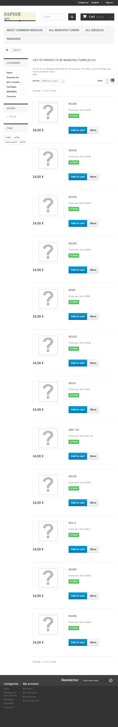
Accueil (11, 108)
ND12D (73, 336)
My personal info (31, 701)
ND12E (73, 476)
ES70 (22, 142)
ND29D (73, 616)
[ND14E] (48, 159)
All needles (95, 30)
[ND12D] (48, 345)
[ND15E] (48, 252)
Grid (107, 83)
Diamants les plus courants (13, 79)
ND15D (73, 197)
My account (31, 684)
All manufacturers (64, 30)
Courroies (11, 96)
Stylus (10, 73)
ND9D (72, 290)
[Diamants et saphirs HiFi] (20, 17)
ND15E (73, 243)
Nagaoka (14, 39)
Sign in (109, 2)
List (112, 83)
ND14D (73, 103)
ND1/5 (72, 383)
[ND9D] (48, 298)
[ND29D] (48, 624)
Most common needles (25, 30)
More (35, 74)
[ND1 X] (48, 531)
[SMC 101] (48, 438)
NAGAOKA (12, 92)
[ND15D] (48, 205)
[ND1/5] (48, 392)
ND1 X (72, 522)
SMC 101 (74, 429)
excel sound (11, 142)
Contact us (83, 2)
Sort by (36, 81)
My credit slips (30, 693)
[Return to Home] (7, 50)
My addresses (29, 697)
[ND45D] (48, 578)
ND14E (73, 150)
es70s (17, 137)
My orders (27, 689)
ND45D (73, 569)
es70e (8, 137)
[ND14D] (48, 112)
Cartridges (11, 87)
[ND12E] (48, 485)
